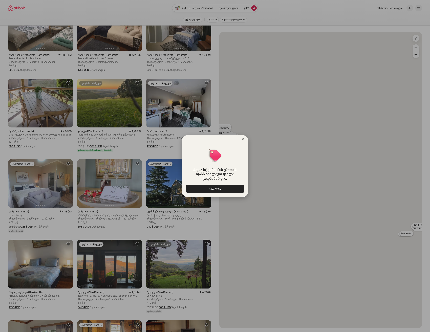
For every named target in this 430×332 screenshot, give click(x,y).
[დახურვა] (242, 139)
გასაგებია (215, 188)
